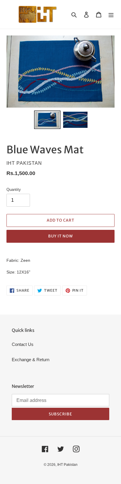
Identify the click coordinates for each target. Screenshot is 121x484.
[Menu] (111, 14)
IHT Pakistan (67, 465)
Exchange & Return (30, 359)
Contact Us (22, 344)
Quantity (13, 189)
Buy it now (60, 236)
